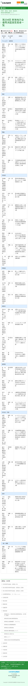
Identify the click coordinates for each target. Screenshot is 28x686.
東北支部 (5, 600)
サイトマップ (21, 662)
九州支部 (5, 656)
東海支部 (5, 610)
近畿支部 (5, 646)
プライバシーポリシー (11, 662)
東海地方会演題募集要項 (10, 624)
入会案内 (3, 662)
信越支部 (5, 607)
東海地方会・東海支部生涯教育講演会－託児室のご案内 (15, 614)
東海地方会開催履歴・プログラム (12, 621)
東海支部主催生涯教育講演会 (11, 618)
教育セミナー (7, 637)
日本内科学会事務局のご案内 (17, 664)
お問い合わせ (15, 666)
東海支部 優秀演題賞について (11, 630)
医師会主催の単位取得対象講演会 (12, 639)
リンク (2, 664)
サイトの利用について (6, 668)
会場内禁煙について (5, 666)
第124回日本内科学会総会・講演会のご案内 (13, 590)
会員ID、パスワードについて (21, 4)
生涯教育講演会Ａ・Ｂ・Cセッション (11, 594)
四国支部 (5, 653)
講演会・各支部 (6, 581)
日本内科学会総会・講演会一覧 (10, 584)
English (7, 664)
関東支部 (5, 604)
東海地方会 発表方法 (9, 633)
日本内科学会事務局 (14, 671)
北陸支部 (5, 643)
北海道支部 (5, 597)
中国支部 (5, 649)
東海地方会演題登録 (9, 627)
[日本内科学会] (6, 4)
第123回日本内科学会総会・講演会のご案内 (13, 587)
